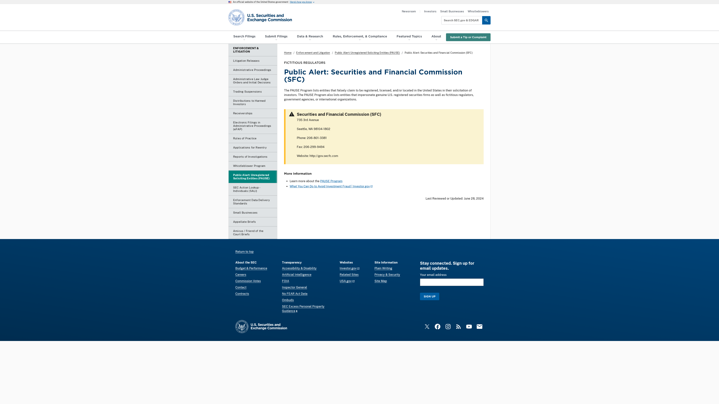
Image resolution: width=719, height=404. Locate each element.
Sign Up (430, 296)
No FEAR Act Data (294, 294)
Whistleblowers (478, 11)
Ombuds (288, 300)
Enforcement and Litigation (313, 52)
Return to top (244, 251)
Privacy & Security (387, 274)
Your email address (433, 275)
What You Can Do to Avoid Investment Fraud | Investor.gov (330, 186)
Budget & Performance (251, 268)
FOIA (285, 281)
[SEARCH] (486, 20)
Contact (240, 287)
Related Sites (349, 274)
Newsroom (409, 11)
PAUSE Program (331, 181)
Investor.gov (348, 268)
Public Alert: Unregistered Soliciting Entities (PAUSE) (367, 52)
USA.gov (346, 281)
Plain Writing (383, 268)
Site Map (380, 281)
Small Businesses (452, 11)
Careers (240, 274)
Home (288, 52)
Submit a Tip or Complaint (468, 37)
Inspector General (294, 287)
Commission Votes (248, 281)
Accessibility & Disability (299, 268)
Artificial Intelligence (296, 274)
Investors (430, 11)
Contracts (242, 294)
